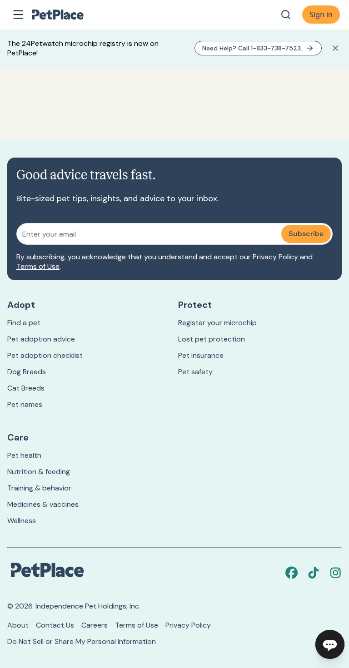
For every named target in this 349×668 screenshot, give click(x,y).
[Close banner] (335, 48)
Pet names (24, 404)
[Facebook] (291, 573)
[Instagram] (335, 573)
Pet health (24, 455)
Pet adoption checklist (45, 355)
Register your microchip (217, 322)
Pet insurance (201, 355)
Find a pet (23, 322)
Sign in (321, 15)
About (18, 625)
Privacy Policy (275, 257)
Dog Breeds (26, 371)
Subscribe (306, 233)
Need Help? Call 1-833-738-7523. (252, 48)
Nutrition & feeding (38, 471)
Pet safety (195, 371)
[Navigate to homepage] (67, 15)
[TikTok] (313, 573)
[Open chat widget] (329, 644)
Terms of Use (38, 266)
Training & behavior (39, 488)
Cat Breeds (26, 388)
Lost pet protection (211, 339)
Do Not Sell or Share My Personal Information (81, 641)
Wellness (21, 520)
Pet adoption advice (41, 339)
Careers (94, 625)
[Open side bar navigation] (18, 14)
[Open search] (286, 14)
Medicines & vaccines (43, 504)
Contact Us (55, 625)
